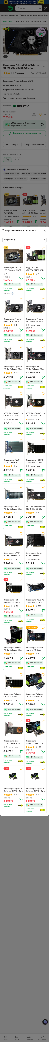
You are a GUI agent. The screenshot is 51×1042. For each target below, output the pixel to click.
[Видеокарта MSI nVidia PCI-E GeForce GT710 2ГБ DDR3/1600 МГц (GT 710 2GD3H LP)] (13, 588)
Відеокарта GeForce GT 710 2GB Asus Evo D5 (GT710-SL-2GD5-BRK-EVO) (35, 695)
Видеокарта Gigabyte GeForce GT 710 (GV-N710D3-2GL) (13, 790)
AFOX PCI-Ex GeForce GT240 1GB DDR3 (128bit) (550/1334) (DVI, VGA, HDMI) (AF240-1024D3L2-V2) (13, 415)
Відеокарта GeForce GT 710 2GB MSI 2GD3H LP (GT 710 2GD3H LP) (12, 695)
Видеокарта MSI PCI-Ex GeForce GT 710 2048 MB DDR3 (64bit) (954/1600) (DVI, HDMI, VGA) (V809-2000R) (35, 461)
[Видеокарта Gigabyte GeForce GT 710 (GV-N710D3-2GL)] (13, 776)
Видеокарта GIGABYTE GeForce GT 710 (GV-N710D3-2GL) (34, 742)
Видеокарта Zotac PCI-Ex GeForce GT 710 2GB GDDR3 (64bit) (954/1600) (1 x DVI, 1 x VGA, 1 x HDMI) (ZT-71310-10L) (13, 742)
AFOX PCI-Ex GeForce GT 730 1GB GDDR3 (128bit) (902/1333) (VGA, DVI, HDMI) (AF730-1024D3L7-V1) (35, 415)
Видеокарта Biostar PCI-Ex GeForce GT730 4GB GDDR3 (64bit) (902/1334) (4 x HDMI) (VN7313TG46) (35, 554)
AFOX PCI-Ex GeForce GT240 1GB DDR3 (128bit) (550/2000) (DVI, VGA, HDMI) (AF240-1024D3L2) (35, 508)
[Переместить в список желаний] (21, 248)
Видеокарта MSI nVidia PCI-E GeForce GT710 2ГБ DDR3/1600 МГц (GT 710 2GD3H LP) (13, 601)
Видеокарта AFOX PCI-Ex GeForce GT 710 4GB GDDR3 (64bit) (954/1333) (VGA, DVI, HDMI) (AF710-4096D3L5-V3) (35, 368)
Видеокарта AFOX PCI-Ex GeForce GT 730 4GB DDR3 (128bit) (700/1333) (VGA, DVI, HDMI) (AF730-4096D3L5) (12, 554)
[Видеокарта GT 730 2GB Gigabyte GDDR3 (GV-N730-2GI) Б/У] (13, 256)
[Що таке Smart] (20, 289)
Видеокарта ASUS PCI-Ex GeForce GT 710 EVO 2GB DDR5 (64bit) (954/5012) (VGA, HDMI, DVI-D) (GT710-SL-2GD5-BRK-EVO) (13, 508)
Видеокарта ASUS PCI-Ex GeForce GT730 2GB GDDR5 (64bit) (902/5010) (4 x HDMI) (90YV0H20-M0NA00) (13, 461)
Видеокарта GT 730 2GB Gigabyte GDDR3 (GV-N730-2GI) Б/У (13, 269)
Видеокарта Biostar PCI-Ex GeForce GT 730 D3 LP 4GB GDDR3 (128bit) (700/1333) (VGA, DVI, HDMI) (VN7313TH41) (13, 649)
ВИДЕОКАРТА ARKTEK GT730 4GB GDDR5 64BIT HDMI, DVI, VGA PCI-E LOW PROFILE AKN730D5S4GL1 (35, 269)
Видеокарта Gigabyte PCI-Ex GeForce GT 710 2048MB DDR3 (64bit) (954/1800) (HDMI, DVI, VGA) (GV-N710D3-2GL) (13, 368)
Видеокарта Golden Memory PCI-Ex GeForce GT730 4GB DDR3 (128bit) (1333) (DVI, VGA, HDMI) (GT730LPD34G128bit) (35, 649)
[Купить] (21, 279)
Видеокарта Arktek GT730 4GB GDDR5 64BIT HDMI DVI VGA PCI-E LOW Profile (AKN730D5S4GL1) (13, 320)
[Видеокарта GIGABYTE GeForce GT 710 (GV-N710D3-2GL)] (35, 729)
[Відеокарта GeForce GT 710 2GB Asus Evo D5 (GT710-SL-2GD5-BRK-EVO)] (35, 682)
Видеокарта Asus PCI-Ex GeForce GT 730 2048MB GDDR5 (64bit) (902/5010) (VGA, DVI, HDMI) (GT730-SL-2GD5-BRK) (35, 601)
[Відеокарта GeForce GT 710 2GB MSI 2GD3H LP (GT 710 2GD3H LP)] (13, 682)
